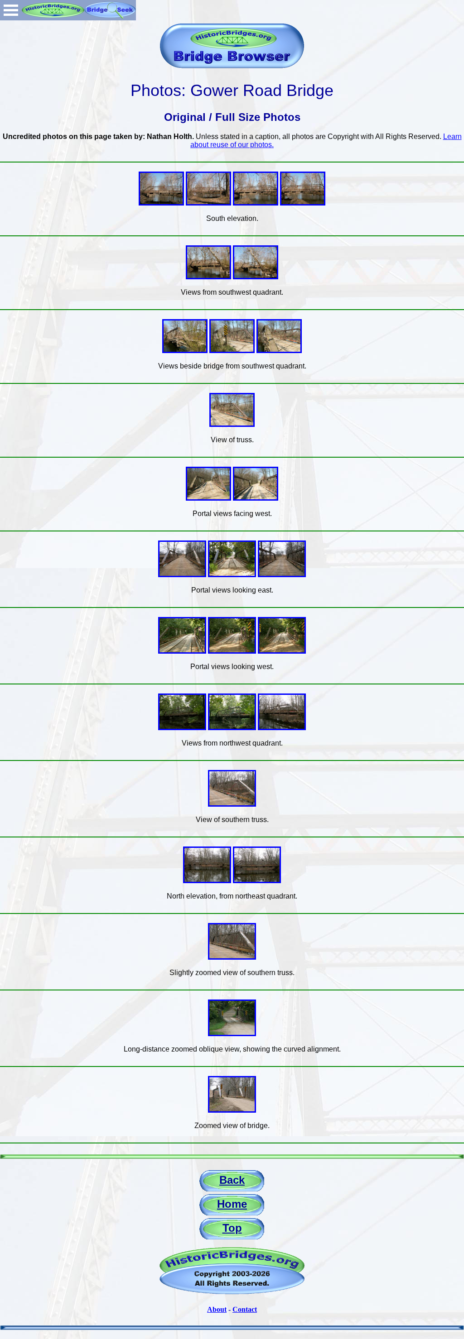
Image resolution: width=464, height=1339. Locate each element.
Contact (244, 1309)
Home (232, 1204)
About (217, 1309)
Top (232, 1228)
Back (232, 1180)
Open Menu (11, 10)
